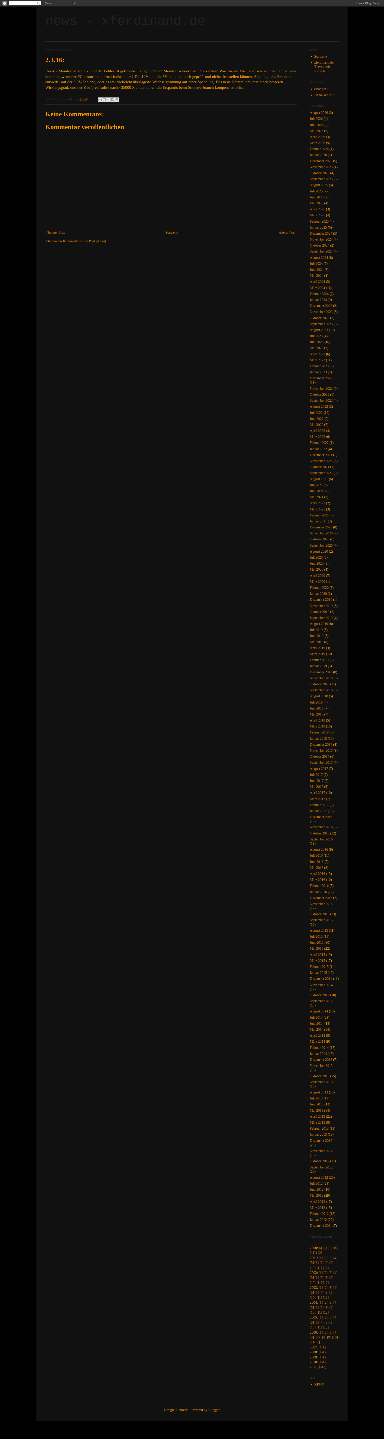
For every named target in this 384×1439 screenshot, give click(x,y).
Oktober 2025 (319, 173)
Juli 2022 (316, 413)
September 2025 (321, 179)
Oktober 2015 (319, 914)
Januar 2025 (318, 227)
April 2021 (317, 503)
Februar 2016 (319, 886)
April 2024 (317, 281)
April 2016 (317, 874)
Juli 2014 (316, 1017)
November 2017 (321, 750)
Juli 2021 (316, 485)
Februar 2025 (319, 221)
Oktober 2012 (319, 1161)
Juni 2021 (317, 491)
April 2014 (317, 1035)
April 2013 (317, 1116)
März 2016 (317, 880)
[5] (312, 1263)
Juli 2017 (316, 775)
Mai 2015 (316, 948)
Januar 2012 (318, 1220)
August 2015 (319, 930)
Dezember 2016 (321, 817)
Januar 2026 (318, 155)
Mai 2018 (316, 714)
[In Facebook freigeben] (112, 99)
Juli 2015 (316, 936)
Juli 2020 (316, 557)
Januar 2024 (318, 300)
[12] (319, 1253)
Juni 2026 (317, 125)
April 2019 (317, 648)
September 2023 (321, 324)
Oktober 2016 (319, 833)
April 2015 (317, 955)
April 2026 (317, 137)
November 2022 (321, 388)
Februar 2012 (319, 1214)
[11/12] (315, 1342)
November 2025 (321, 167)
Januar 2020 (318, 593)
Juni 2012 (317, 1189)
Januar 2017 (318, 811)
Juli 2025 (316, 191)
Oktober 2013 (319, 1076)
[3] (330, 1258)
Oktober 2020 (319, 539)
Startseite (171, 232)
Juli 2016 (316, 855)
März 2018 (317, 726)
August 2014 (319, 1011)
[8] (325, 1248)
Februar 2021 (319, 515)
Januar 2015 (318, 972)
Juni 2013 (317, 1104)
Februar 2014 (319, 1048)
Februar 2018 (319, 732)
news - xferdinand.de (125, 21)
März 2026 (317, 143)
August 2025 (319, 185)
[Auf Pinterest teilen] (117, 99)
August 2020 (319, 551)
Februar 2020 (319, 587)
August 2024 (319, 257)
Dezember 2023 (321, 306)
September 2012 (321, 1167)
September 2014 (321, 1001)
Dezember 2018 (321, 672)
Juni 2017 (317, 781)
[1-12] (323, 1347)
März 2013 (317, 1122)
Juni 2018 (317, 708)
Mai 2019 (316, 642)
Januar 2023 (318, 372)
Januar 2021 (318, 521)
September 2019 (321, 618)
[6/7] (318, 1337)
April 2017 (317, 793)
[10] (335, 1248)
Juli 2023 (316, 336)
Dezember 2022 (321, 378)
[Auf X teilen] (108, 99)
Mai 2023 (316, 348)
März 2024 (317, 288)
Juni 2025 (317, 197)
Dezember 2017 (321, 744)
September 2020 (321, 545)
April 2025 (317, 209)
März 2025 (317, 215)
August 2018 (319, 696)
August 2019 (319, 624)
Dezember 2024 (321, 233)
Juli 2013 (316, 1098)
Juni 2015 (317, 942)
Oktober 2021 (319, 467)
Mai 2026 (316, 131)
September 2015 (321, 920)
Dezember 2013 (321, 1059)
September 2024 (321, 251)
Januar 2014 (318, 1054)
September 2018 (321, 690)
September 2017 (321, 762)
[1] (321, 1258)
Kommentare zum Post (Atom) (84, 241)
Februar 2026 (319, 149)
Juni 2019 (317, 636)
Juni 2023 (317, 342)
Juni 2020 (317, 563)
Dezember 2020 (321, 527)
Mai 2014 (316, 1029)
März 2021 (317, 509)
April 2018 (317, 720)
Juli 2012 (316, 1183)
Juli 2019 (316, 630)
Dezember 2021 (321, 455)
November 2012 (321, 1151)
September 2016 (321, 839)
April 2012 (317, 1202)
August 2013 (319, 1092)
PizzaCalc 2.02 (324, 95)
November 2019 (321, 606)
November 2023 (321, 312)
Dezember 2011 (321, 1225)
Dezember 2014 (321, 978)
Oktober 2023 (319, 318)
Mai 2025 (316, 203)
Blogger (213, 1410)
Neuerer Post (55, 232)
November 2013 (321, 1065)
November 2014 (321, 985)
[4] (335, 1258)
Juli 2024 (316, 263)
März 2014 (317, 1041)
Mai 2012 (316, 1195)
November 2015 (321, 904)
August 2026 (319, 113)
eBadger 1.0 (322, 89)
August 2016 (319, 849)
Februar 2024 (319, 294)
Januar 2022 (318, 449)
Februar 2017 (319, 805)
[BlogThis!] (104, 99)
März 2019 (317, 654)
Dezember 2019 (321, 599)
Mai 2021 (316, 497)
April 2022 (317, 431)
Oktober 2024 (319, 245)
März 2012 (317, 1208)
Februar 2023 (319, 366)
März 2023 (317, 360)
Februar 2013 (319, 1128)
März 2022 (317, 437)
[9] (330, 1248)
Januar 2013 (318, 1134)
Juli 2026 (316, 119)
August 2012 (319, 1177)
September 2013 (321, 1082)
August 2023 (319, 330)
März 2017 (317, 799)
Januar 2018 (318, 738)
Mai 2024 (316, 275)
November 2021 (321, 461)
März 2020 (317, 581)
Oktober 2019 (319, 612)
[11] (312, 1253)
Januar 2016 (318, 892)
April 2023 (317, 354)
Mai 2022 (316, 425)
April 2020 (317, 575)
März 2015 (317, 961)
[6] (320, 1248)
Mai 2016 (316, 868)
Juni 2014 (317, 1023)
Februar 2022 (319, 443)
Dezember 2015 (321, 898)
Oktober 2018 (319, 684)
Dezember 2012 (321, 1141)
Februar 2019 (319, 660)
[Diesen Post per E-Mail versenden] (100, 99)
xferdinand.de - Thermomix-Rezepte (325, 67)
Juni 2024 (317, 269)
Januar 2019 (318, 666)
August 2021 (319, 479)
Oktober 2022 (319, 394)
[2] (326, 1258)
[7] (322, 1263)
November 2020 (321, 533)
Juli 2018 (316, 702)
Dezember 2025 (321, 161)
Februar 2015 (319, 967)
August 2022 (319, 406)
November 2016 (321, 827)
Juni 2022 (317, 419)
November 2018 (321, 678)
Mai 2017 (316, 787)
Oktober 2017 (319, 756)
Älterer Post (287, 232)
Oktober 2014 (319, 995)
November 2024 (321, 239)
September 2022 (321, 400)
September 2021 (321, 473)
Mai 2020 (316, 569)
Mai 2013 (316, 1110)
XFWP (319, 1384)
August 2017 (319, 769)
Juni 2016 (317, 862)
